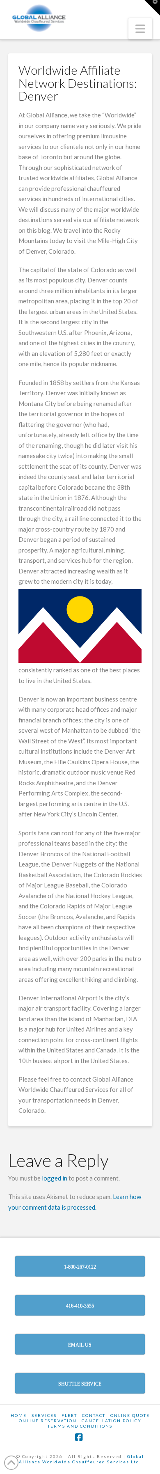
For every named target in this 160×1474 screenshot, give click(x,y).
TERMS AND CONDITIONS (80, 1426)
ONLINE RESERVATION (48, 1420)
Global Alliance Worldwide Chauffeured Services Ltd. (81, 1459)
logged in (54, 1178)
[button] (140, 28)
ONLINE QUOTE (130, 1415)
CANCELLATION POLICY (112, 1420)
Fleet (69, 1415)
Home (19, 1415)
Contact (93, 1415)
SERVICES (44, 1415)
